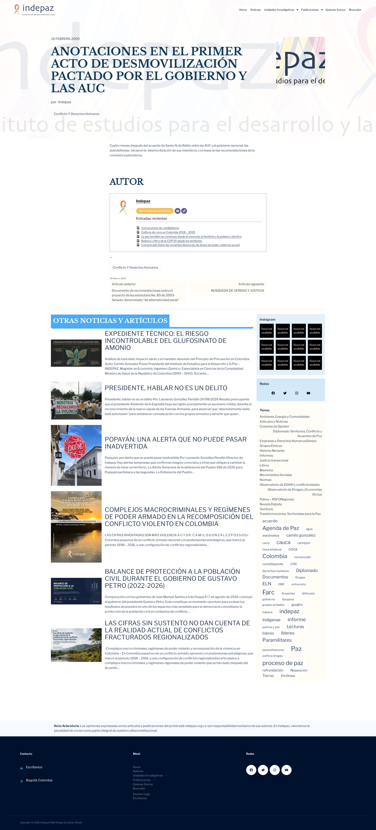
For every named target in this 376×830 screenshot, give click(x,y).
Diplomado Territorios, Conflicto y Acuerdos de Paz (297, 433)
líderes (288, 632)
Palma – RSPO (270, 499)
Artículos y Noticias (274, 421)
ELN (266, 583)
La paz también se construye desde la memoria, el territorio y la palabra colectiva (191, 236)
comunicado (302, 557)
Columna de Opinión (274, 426)
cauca (283, 542)
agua (309, 529)
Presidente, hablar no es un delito (166, 388)
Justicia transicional (274, 460)
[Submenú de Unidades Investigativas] (297, 10)
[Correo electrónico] (178, 211)
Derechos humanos (275, 571)
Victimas (288, 676)
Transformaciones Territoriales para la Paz (290, 514)
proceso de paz (282, 662)
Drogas (300, 577)
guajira (297, 604)
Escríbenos (34, 767)
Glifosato (308, 593)
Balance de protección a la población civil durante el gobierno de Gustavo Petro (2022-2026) (172, 578)
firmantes (288, 593)
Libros (264, 465)
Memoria (266, 470)
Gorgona (288, 599)
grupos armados (273, 605)
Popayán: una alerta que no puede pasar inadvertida (176, 443)
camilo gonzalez (301, 535)
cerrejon (303, 543)
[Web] (184, 211)
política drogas (272, 656)
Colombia (274, 556)
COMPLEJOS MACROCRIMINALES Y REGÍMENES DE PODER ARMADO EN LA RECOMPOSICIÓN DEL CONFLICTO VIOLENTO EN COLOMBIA (179, 516)
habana (267, 612)
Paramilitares (277, 640)
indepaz (289, 611)
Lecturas (295, 626)
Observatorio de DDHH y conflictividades (290, 485)
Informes (266, 455)
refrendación (272, 670)
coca (292, 549)
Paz (296, 649)
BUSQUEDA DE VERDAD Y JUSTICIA (237, 290)
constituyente (272, 564)
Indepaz (143, 201)
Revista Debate (271, 504)
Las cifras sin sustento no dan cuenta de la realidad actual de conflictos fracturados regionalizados (177, 630)
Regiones (287, 499)
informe (297, 619)
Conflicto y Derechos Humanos (76, 114)
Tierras (268, 676)
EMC (281, 584)
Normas (265, 480)
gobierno (268, 599)
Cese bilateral (271, 549)
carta (265, 543)
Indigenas (271, 619)
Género (311, 441)
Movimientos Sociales (276, 475)
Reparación (298, 670)
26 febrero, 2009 (118, 278)
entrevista (299, 584)
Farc (268, 592)
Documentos (275, 576)
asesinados (270, 535)
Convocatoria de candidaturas (160, 227)
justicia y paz (271, 627)
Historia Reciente (272, 451)
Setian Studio (74, 822)
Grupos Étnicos (271, 446)
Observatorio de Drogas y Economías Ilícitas (295, 492)
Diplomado (307, 570)
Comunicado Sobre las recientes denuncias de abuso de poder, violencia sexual (190, 244)
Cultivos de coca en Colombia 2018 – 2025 (168, 232)
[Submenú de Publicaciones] (322, 10)
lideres (268, 633)
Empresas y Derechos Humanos (283, 441)
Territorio (266, 509)
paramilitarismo (273, 650)
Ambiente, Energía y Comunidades (285, 417)
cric (293, 563)
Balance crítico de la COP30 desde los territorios (171, 240)
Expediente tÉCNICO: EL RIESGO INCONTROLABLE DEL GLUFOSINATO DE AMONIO (166, 340)
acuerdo (270, 521)
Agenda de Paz (280, 528)
